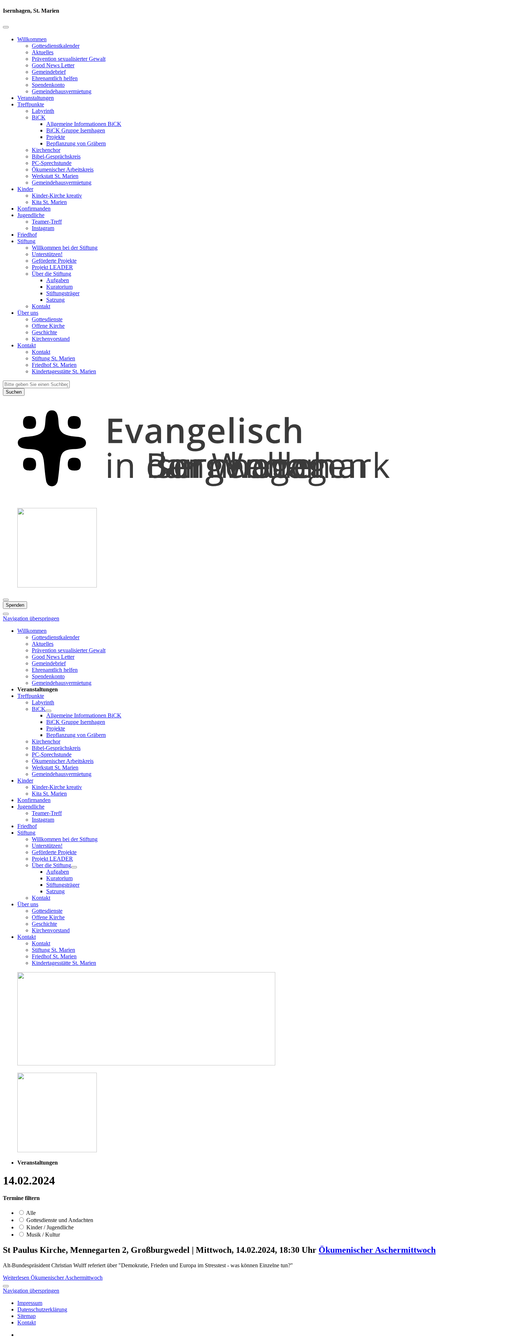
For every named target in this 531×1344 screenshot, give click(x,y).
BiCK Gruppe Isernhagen (75, 130)
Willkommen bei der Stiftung (65, 248)
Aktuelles (42, 52)
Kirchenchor (46, 150)
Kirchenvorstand (51, 339)
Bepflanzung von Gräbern (76, 143)
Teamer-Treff (47, 222)
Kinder (25, 189)
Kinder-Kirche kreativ (57, 195)
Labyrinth (43, 111)
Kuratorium (59, 287)
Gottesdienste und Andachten (59, 1220)
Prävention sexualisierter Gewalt (68, 59)
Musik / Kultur (42, 1234)
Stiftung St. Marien (53, 358)
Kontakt (41, 306)
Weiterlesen (53, 1278)
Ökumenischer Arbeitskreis (63, 169)
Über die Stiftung (51, 274)
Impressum (29, 1303)
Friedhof (27, 235)
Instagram (43, 228)
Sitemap (26, 1316)
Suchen (14, 392)
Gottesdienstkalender (55, 46)
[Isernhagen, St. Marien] (265, 499)
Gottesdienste (47, 319)
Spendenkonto (48, 85)
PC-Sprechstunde (52, 163)
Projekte (55, 137)
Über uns (27, 313)
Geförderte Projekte (54, 261)
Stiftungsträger (62, 293)
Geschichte (44, 332)
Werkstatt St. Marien (55, 176)
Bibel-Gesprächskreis (56, 156)
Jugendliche (30, 215)
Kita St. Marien (49, 202)
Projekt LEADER (52, 267)
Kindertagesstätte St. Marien (64, 371)
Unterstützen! (47, 254)
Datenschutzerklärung (42, 1309)
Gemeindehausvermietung (61, 91)
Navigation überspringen (31, 618)
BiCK (39, 117)
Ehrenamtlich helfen (55, 78)
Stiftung (26, 241)
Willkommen (32, 39)
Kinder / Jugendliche (49, 1227)
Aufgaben (57, 280)
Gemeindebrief (49, 72)
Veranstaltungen (35, 98)
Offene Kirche (48, 326)
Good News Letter (53, 65)
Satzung (55, 300)
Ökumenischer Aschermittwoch (377, 1250)
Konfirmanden (34, 208)
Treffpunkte (30, 104)
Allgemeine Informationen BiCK (83, 124)
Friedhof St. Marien (54, 365)
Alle (30, 1213)
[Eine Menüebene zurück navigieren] (6, 27)
